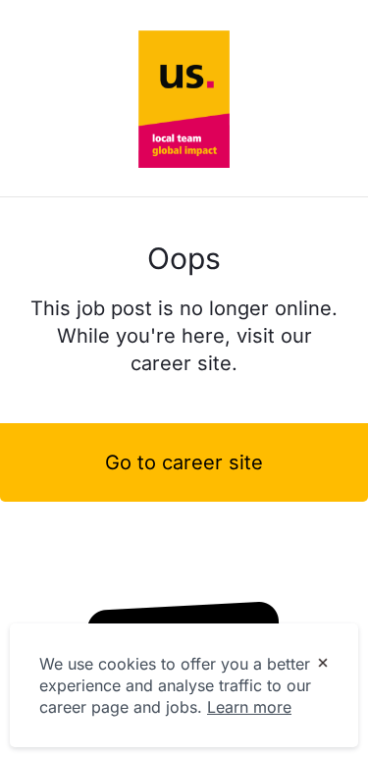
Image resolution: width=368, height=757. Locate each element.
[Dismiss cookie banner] (323, 665)
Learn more (249, 707)
